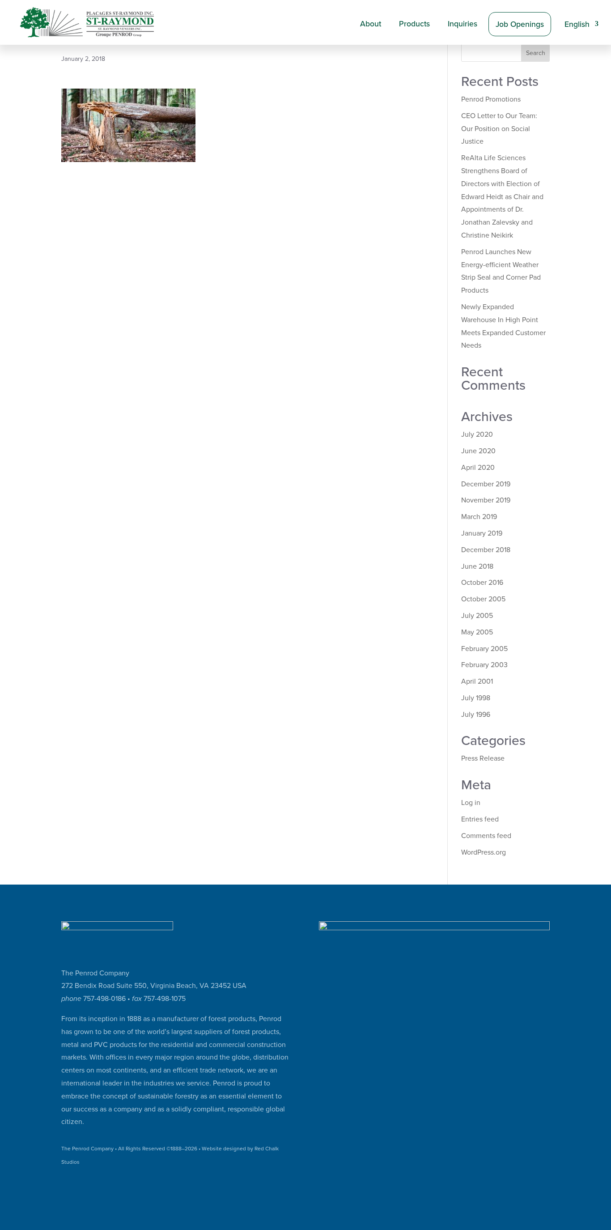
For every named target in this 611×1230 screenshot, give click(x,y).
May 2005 (477, 632)
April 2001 (477, 681)
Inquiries (462, 24)
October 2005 (483, 599)
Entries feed (480, 819)
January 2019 (481, 533)
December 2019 (485, 484)
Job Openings (520, 24)
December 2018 (485, 549)
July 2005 (477, 615)
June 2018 (477, 566)
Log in (470, 802)
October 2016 (482, 582)
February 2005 (484, 648)
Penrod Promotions (491, 99)
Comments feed (486, 835)
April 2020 (478, 467)
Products (414, 24)
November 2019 (485, 500)
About (370, 24)
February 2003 (484, 664)
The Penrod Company (87, 1148)
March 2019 (479, 516)
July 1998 (475, 698)
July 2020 (477, 434)
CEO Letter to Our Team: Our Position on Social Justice (499, 128)
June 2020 (478, 451)
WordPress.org (483, 852)
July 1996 (475, 714)
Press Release (483, 758)
